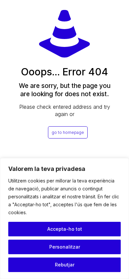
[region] (64, 218)
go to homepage (68, 132)
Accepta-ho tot (64, 229)
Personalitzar (64, 247)
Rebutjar (64, 264)
